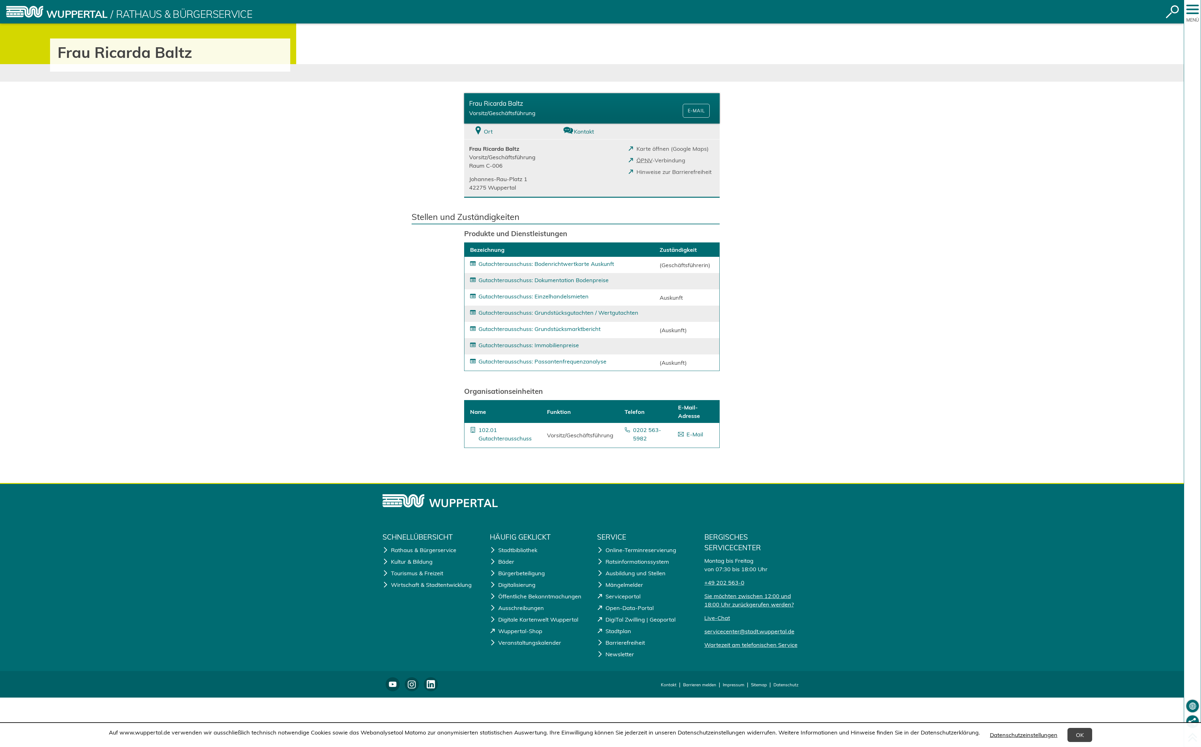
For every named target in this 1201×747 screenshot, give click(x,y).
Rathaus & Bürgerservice (184, 14)
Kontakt (669, 684)
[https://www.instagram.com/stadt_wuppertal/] (411, 684)
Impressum (733, 684)
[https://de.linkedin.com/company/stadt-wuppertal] (430, 684)
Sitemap (759, 684)
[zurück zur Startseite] (24, 12)
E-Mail (696, 111)
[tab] (506, 132)
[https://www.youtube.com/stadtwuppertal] (392, 684)
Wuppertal (76, 14)
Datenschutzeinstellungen (1023, 735)
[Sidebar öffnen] (1192, 9)
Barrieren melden (699, 684)
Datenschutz (785, 684)
